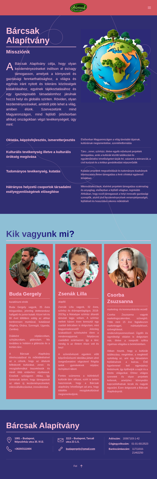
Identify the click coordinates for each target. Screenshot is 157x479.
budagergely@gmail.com (80, 449)
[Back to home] (78, 7)
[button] (149, 7)
